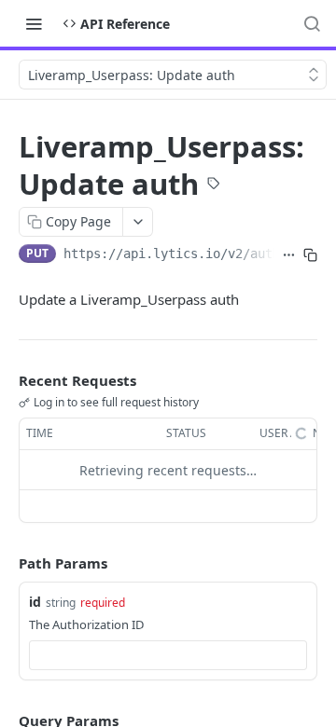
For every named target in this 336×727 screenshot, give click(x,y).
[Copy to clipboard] (310, 255)
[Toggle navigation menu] (34, 23)
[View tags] (214, 185)
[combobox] (168, 655)
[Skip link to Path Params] (5, 563)
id (35, 601)
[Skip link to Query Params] (5, 720)
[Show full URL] (289, 255)
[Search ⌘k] (312, 23)
